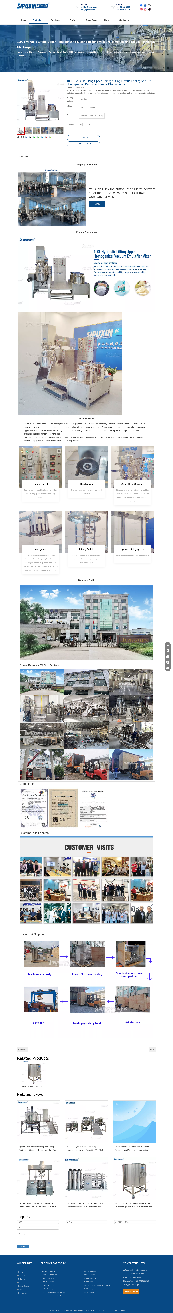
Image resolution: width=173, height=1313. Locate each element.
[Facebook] (141, 5)
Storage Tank (88, 1282)
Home (20, 1272)
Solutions (21, 1279)
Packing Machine (89, 1278)
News (20, 1290)
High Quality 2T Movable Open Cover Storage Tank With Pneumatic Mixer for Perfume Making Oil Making (34, 1086)
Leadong (122, 1310)
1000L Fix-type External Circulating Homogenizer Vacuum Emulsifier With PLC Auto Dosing (85, 1149)
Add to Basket (82, 144)
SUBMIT (24, 1247)
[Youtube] (141, 9)
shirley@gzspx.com (89, 7)
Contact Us (22, 1293)
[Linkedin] (145, 5)
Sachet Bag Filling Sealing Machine (55, 1292)
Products (21, 1275)
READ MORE (130, 1291)
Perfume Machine (48, 1282)
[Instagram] (145, 9)
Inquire (82, 138)
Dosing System (89, 1292)
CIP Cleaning (88, 1289)
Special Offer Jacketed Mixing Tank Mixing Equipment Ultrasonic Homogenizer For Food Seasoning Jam (38, 1149)
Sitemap (105, 1310)
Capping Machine (89, 1271)
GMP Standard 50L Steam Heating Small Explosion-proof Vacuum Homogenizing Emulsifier (132, 1149)
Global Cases (23, 1286)
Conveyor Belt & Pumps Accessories (97, 1285)
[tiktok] (149, 9)
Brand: (21, 156)
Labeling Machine (89, 1275)
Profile (20, 1282)
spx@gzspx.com (88, 10)
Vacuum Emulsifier (49, 1271)
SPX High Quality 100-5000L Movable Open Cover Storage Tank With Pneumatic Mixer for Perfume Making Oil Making (134, 1205)
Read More (97, 204)
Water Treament (48, 1278)
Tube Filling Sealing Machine (53, 1296)
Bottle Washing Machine (51, 1289)
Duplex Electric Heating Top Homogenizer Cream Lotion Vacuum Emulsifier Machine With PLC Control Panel (38, 1205)
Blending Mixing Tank (50, 1275)
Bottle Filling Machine (50, 1285)
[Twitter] (149, 5)
